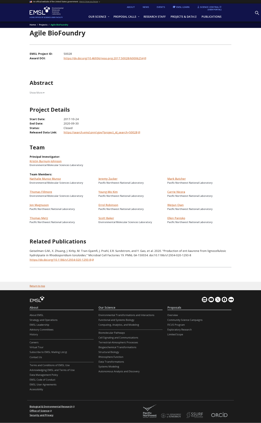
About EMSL (37, 315)
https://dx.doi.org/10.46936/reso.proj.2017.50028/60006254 (103, 58)
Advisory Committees (41, 329)
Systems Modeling (108, 366)
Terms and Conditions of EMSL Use (50, 365)
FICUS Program (176, 324)
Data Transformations (111, 361)
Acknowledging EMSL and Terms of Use (52, 370)
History (34, 334)
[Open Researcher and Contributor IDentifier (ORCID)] (219, 415)
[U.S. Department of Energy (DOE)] (171, 416)
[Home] (54, 12)
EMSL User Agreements (43, 384)
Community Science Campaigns (185, 320)
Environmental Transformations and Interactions (126, 315)
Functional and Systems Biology (116, 320)
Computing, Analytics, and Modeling (118, 324)
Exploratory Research (179, 329)
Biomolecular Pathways (111, 332)
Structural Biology (108, 352)
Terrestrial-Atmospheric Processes (118, 342)
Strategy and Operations (44, 320)
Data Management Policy (44, 375)
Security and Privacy (41, 415)
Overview (172, 315)
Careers (34, 342)
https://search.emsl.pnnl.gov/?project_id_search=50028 (100, 132)
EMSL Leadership (39, 324)
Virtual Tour (37, 347)
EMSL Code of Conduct (42, 379)
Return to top (37, 286)
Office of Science (39, 410)
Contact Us (36, 357)
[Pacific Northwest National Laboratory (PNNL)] (150, 411)
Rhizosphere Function (110, 357)
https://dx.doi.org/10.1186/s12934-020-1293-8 (60, 260)
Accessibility (36, 389)
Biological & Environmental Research (51, 406)
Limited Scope (175, 334)
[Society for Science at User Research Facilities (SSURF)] (195, 415)
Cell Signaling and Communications (118, 337)
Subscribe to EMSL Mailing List (47, 352)
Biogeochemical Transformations (117, 347)
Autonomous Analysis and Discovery (119, 371)
